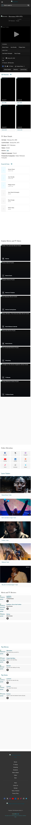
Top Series (4, 675)
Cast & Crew (5, 164)
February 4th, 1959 (11, 58)
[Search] (28, 5)
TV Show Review (10, 598)
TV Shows (15, 764)
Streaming (15, 767)
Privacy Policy (15, 793)
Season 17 (4, 99)
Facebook (3, 66)
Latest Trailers (5, 473)
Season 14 (19, 127)
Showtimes (15, 769)
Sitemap (15, 788)
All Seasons (5, 74)
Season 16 (19, 99)
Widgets (25, 467)
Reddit (7, 66)
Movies (15, 762)
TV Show (19, 19)
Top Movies (5, 647)
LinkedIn (15, 798)
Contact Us (15, 785)
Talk (3, 60)
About (15, 782)
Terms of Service (15, 790)
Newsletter (15, 467)
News (15, 777)
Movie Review (9, 606)
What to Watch (15, 772)
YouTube (13, 798)
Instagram (10, 798)
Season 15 (4, 127)
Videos (15, 775)
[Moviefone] (15, 2)
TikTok (5, 467)
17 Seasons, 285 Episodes (8, 62)
